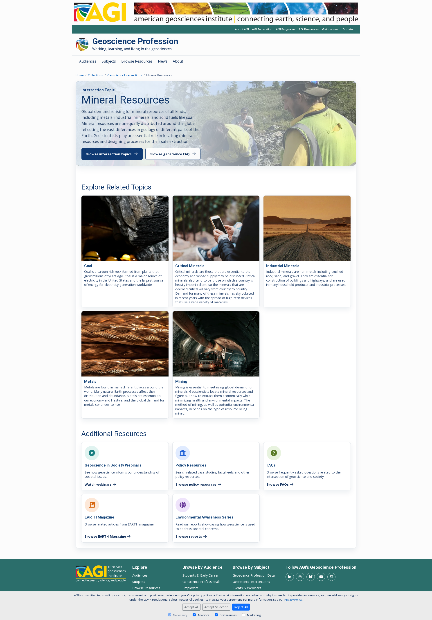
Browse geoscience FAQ (170, 154)
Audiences (87, 61)
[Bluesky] (310, 577)
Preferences (228, 615)
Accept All (191, 607)
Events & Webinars (247, 588)
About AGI (242, 29)
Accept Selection (216, 607)
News (162, 61)
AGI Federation (262, 29)
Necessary (180, 615)
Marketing (254, 615)
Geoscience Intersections (124, 75)
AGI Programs (285, 29)
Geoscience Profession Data (254, 575)
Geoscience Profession (135, 41)
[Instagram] (300, 577)
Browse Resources (137, 61)
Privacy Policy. (293, 599)
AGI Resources (309, 29)
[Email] (331, 577)
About (178, 61)
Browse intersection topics (109, 154)
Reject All (241, 607)
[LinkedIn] (290, 577)
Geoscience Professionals (201, 581)
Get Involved (331, 29)
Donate (348, 29)
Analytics (203, 615)
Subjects (109, 61)
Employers (190, 588)
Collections (95, 75)
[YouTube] (321, 577)
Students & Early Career (200, 575)
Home (80, 75)
